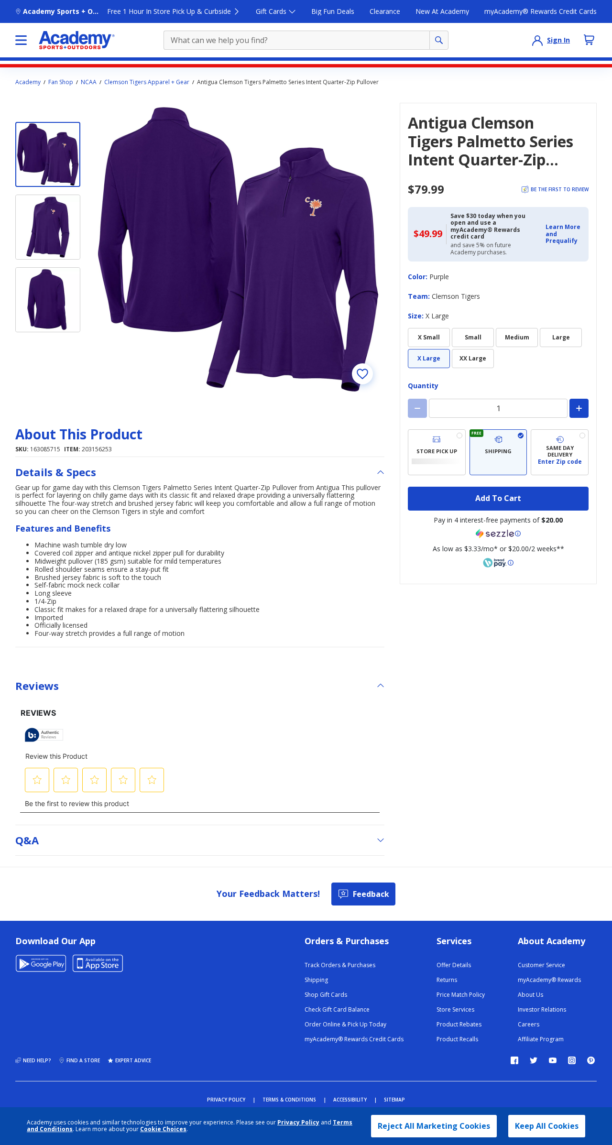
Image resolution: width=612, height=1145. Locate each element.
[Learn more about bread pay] (498, 562)
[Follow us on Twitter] (533, 1060)
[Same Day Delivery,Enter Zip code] (559, 452)
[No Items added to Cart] (589, 39)
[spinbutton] (498, 408)
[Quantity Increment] (579, 408)
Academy (28, 82)
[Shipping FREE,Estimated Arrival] (498, 452)
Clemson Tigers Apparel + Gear (146, 82)
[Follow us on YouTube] (552, 1060)
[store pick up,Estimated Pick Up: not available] (436, 452)
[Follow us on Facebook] (514, 1060)
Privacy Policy (298, 1122)
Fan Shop (60, 82)
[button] (564, 234)
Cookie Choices (163, 1129)
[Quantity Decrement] (417, 408)
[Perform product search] (438, 40)
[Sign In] (537, 40)
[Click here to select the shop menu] (21, 40)
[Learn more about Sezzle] (498, 533)
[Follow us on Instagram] (572, 1060)
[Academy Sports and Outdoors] (76, 40)
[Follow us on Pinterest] (591, 1060)
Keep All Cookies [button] (547, 1126)
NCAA (89, 82)
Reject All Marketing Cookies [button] (434, 1126)
